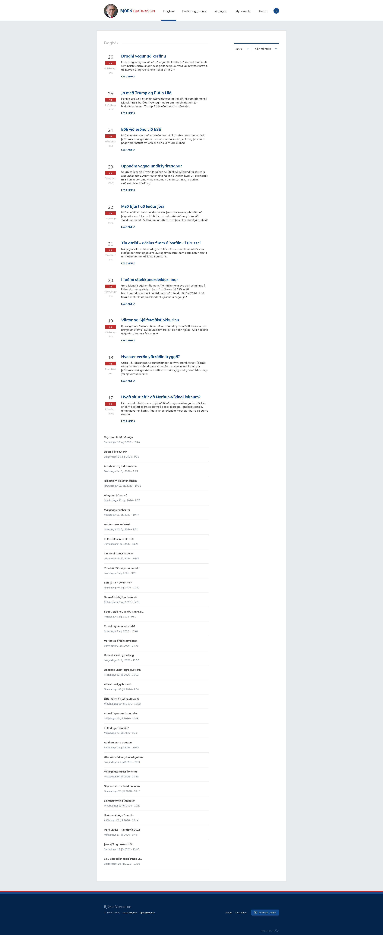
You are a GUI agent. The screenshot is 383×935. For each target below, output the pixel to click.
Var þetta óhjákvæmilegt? (120, 640)
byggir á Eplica (269, 930)
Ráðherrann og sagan (118, 742)
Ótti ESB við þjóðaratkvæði (121, 699)
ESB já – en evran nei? (118, 582)
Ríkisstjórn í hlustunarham (120, 480)
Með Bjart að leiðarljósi (142, 206)
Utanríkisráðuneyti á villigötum (123, 757)
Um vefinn (240, 912)
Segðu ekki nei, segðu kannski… (124, 611)
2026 (238, 48)
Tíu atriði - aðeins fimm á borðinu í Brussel (161, 243)
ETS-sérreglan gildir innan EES (123, 858)
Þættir (263, 11)
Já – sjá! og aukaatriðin (118, 844)
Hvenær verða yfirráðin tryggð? (150, 356)
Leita (276, 11)
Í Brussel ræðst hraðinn (118, 553)
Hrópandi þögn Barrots (119, 815)
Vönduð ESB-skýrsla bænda (121, 568)
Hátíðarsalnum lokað (117, 524)
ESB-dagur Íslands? (116, 728)
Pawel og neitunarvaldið (119, 626)
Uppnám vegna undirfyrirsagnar (151, 166)
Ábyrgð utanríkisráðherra (120, 771)
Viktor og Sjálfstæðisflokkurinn (150, 320)
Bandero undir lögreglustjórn (122, 669)
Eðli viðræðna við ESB (141, 129)
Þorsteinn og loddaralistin (120, 466)
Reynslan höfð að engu (118, 437)
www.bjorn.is (130, 912)
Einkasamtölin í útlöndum (119, 800)
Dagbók (168, 11)
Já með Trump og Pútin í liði (146, 92)
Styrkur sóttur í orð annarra (122, 786)
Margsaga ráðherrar (117, 510)
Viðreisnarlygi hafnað (117, 684)
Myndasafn (243, 11)
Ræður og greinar (194, 11)
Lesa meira (128, 76)
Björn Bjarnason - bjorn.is (134, 11)
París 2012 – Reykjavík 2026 (122, 829)
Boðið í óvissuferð (115, 451)
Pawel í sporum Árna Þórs (120, 713)
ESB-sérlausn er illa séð (119, 539)
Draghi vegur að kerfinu (143, 56)
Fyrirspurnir (267, 912)
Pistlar (228, 912)
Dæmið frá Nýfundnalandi (120, 597)
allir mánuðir (263, 48)
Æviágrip (221, 11)
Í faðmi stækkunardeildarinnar (149, 279)
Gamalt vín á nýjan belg (119, 655)
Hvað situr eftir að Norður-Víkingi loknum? (161, 396)
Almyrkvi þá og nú (115, 495)
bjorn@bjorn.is (147, 912)
